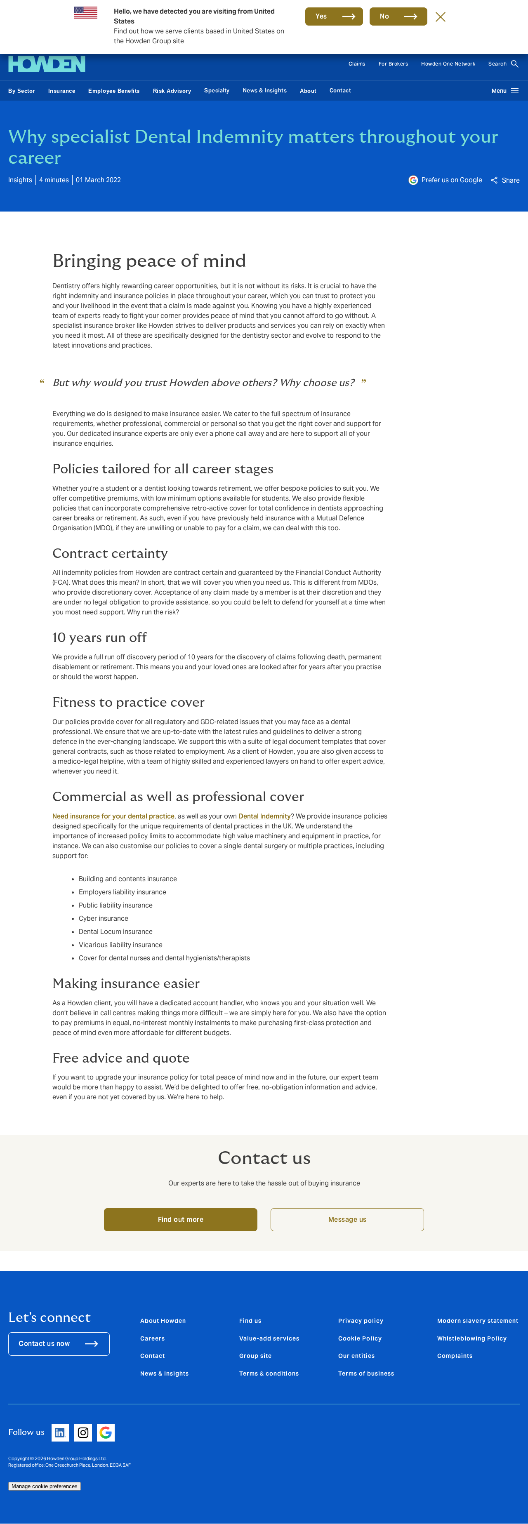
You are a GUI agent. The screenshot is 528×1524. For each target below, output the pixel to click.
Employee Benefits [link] (114, 91)
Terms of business (366, 1373)
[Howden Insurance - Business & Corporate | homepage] (46, 64)
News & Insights (265, 90)
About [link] (308, 91)
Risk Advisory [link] (172, 91)
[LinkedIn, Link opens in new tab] (60, 1432)
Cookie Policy (360, 1338)
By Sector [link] (21, 91)
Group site (255, 1355)
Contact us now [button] (44, 1343)
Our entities (356, 1355)
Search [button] (497, 64)
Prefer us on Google (452, 180)
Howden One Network (448, 64)
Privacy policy (361, 1320)
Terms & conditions (269, 1373)
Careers (152, 1338)
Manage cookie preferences (45, 1486)
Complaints (455, 1355)
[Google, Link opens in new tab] (106, 1432)
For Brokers (393, 64)
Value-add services (269, 1338)
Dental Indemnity (264, 816)
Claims (357, 64)
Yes (321, 16)
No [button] (384, 16)
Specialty (217, 90)
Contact (340, 90)
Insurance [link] (61, 91)
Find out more (181, 1219)
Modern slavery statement (478, 1320)
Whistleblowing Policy (472, 1338)
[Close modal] (440, 16)
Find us (250, 1320)
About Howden (163, 1320)
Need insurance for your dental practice (113, 816)
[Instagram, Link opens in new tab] (83, 1432)
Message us (347, 1219)
